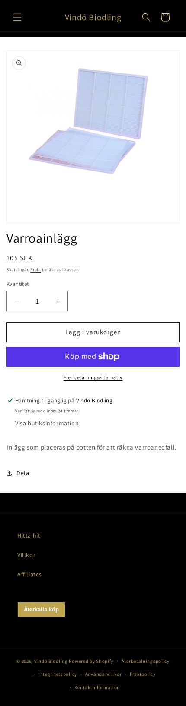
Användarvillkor (103, 674)
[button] (17, 17)
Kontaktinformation (97, 687)
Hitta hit (28, 535)
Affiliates (29, 574)
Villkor (26, 555)
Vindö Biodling (51, 661)
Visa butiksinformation (47, 423)
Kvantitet (17, 284)
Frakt (35, 269)
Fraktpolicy (143, 674)
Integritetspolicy (57, 674)
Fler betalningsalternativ (93, 377)
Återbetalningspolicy (146, 661)
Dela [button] (22, 473)
